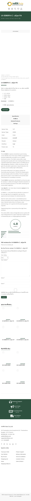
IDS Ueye (12, 18)
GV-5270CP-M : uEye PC (23, 321)
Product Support (20, 452)
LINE (10, 88)
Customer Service (20, 459)
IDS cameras (13, 78)
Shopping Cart (4, 459)
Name (3, 278)
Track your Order (5, 452)
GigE (19, 18)
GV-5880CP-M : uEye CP (8, 339)
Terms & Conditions (20, 456)
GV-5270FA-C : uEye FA (8, 321)
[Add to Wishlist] (3, 308)
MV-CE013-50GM (21, 383)
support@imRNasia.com (7, 438)
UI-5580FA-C (3, 79)
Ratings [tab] (15, 123)
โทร (14, 88)
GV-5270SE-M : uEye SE (22, 339)
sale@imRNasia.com (6, 436)
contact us (6, 90)
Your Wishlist (4, 454)
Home (2, 461)
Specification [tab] (15, 116)
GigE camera (7, 78)
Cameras (7, 18)
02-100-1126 (11, 434)
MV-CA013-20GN (6, 365)
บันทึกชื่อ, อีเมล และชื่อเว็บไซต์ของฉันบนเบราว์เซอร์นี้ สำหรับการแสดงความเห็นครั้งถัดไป (14, 293)
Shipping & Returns (5, 463)
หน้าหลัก (3, 18)
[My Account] (21, 9)
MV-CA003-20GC (21, 365)
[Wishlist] (18, 9)
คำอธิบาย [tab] (15, 118)
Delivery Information (21, 454)
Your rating (3, 255)
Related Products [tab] (15, 121)
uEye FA (16, 18)
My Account (4, 456)
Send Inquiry (5, 109)
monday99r (6, 440)
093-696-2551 (4, 434)
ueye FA (27, 78)
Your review (4, 260)
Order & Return (19, 461)
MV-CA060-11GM (6, 383)
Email (3, 283)
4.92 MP (15, 138)
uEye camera (22, 78)
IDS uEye (18, 78)
